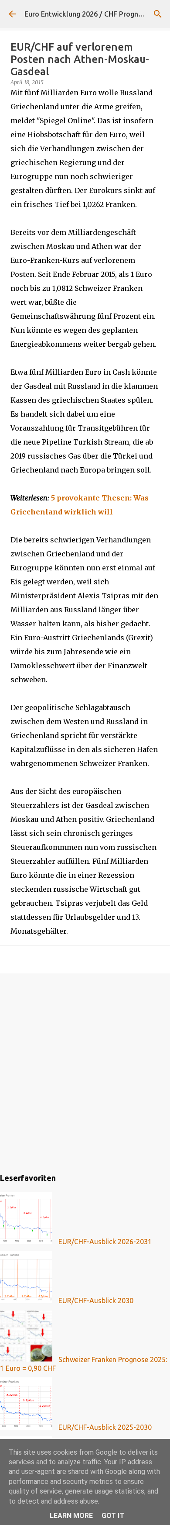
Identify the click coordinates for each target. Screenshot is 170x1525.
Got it (113, 1515)
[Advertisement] (85, 1072)
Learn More (71, 1515)
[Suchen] (158, 13)
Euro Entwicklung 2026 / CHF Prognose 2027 (95, 14)
